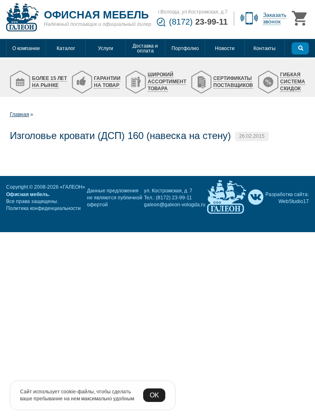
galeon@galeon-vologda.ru (174, 205)
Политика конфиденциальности (43, 208)
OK (154, 395)
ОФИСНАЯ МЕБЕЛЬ (96, 15)
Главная (19, 114)
